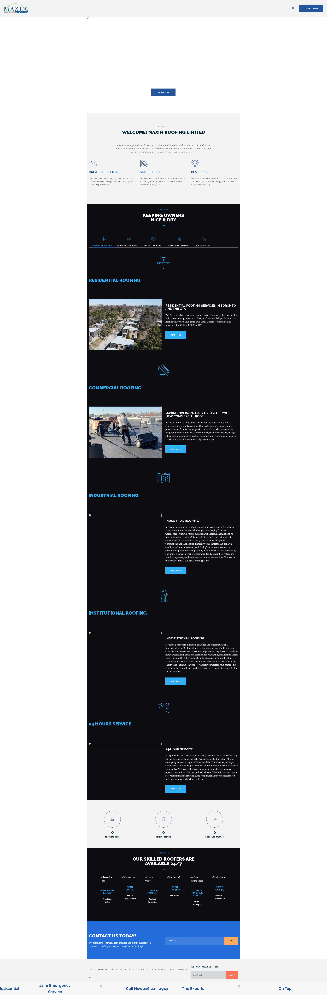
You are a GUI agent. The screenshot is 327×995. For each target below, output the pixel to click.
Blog (172, 969)
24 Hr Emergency (158, 969)
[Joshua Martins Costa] (202, 879)
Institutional (116, 969)
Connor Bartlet (152, 891)
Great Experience (104, 172)
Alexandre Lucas (107, 891)
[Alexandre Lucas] (112, 879)
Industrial (129, 969)
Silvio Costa (219, 888)
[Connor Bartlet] (157, 879)
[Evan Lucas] (134, 877)
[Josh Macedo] (179, 877)
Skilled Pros (151, 172)
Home (91, 969)
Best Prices (201, 172)
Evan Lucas (130, 888)
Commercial (142, 969)
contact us (163, 92)
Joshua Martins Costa (197, 893)
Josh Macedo (175, 888)
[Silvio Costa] (224, 877)
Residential (102, 969)
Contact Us (182, 970)
